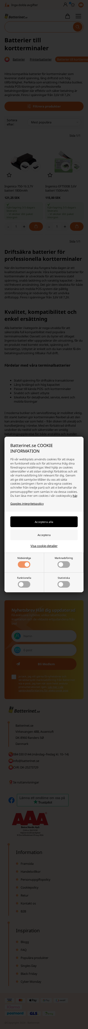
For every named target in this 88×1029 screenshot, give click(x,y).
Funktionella (24, 577)
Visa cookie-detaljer (44, 546)
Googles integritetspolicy (27, 504)
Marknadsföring (64, 558)
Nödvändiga (24, 558)
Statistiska (64, 577)
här (75, 496)
